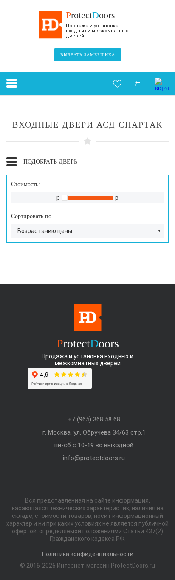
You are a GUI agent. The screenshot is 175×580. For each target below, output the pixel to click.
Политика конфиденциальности (87, 554)
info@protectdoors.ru (94, 458)
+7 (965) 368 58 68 (94, 419)
